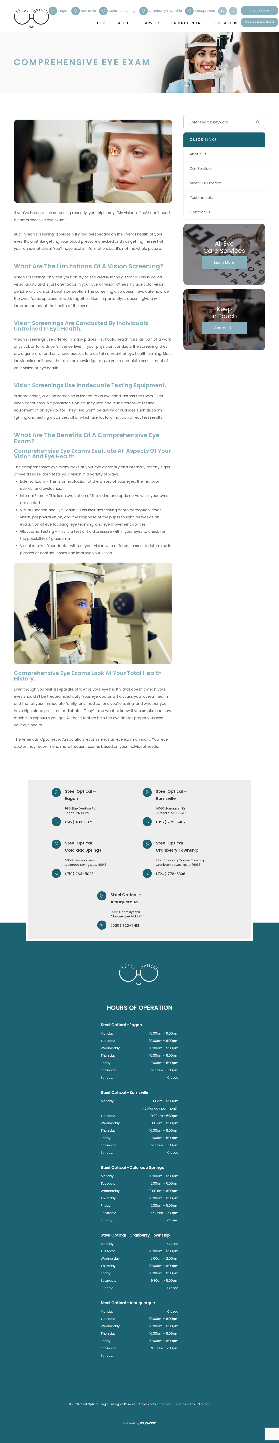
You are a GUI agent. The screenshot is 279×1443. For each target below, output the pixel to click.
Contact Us (225, 22)
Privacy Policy (185, 1404)
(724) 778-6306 (170, 873)
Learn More (224, 262)
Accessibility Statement (156, 1404)
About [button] (124, 22)
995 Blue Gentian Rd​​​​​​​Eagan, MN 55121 (80, 810)
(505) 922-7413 (124, 925)
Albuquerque (205, 10)
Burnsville (88, 10)
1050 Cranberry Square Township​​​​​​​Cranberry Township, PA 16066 (180, 862)
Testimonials (201, 197)
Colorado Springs (122, 10)
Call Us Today (259, 10)
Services (152, 22)
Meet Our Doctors (206, 183)
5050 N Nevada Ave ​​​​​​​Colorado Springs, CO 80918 (86, 862)
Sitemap (204, 1404)
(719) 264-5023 (79, 873)
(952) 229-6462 (171, 822)
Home (102, 22)
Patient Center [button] (185, 22)
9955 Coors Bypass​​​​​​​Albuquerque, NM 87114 (127, 914)
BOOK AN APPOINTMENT (259, 22)
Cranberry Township (165, 10)
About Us (198, 154)
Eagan (63, 10)
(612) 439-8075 (79, 822)
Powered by (131, 1423)
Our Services (201, 168)
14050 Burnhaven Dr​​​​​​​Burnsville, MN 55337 (171, 810)
